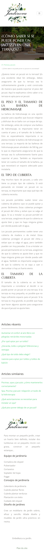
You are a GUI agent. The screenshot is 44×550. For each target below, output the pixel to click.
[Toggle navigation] (39, 13)
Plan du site (22, 548)
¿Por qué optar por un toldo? (14, 341)
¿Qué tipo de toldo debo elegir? (15, 354)
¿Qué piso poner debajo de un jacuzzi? (19, 407)
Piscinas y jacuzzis (9, 65)
